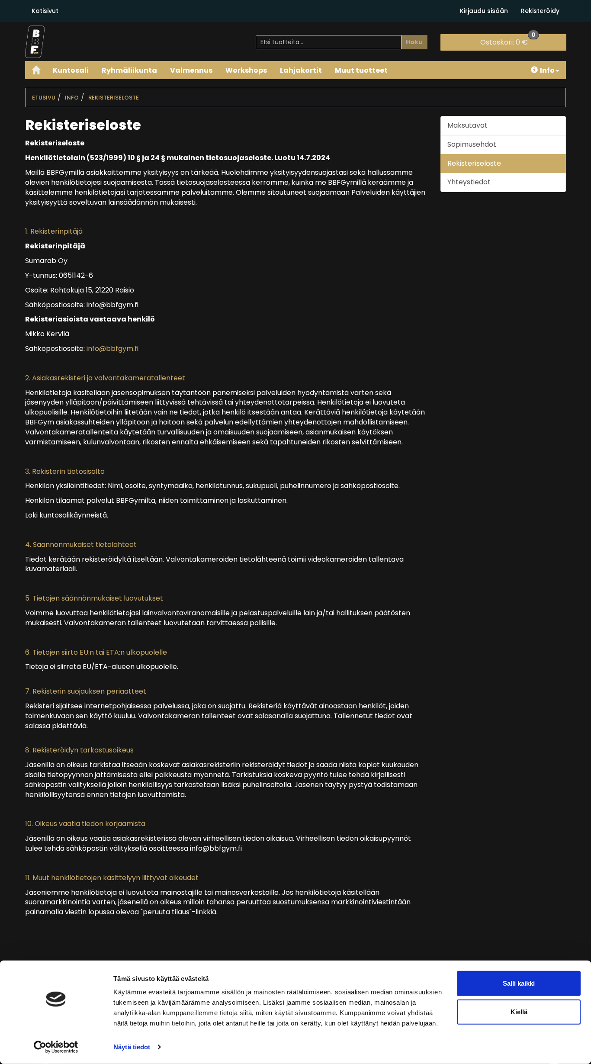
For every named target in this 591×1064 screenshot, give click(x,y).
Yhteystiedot (469, 182)
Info (547, 70)
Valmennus (191, 70)
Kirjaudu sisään (484, 10)
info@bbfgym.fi (112, 349)
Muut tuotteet (361, 70)
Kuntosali (71, 70)
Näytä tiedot (131, 1047)
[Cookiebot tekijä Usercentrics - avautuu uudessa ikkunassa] (56, 1047)
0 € (508, 40)
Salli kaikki (519, 983)
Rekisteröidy (540, 10)
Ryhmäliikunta (129, 70)
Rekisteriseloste (113, 97)
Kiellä (519, 1011)
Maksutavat (467, 125)
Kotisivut (45, 10)
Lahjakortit (301, 70)
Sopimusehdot (471, 144)
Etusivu (43, 97)
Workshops (246, 70)
